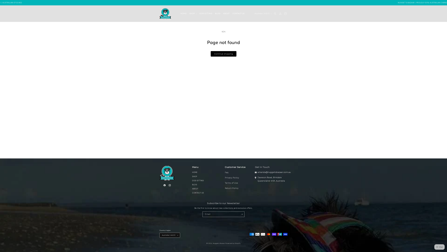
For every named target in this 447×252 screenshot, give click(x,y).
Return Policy (232, 188)
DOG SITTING (198, 180)
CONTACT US (198, 193)
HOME (194, 172)
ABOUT (195, 189)
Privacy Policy (232, 177)
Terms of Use (231, 183)
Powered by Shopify (233, 243)
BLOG (194, 185)
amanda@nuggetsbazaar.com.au (274, 172)
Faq (227, 172)
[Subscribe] (241, 214)
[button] (193, 13)
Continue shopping (223, 54)
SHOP (194, 176)
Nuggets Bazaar (219, 243)
